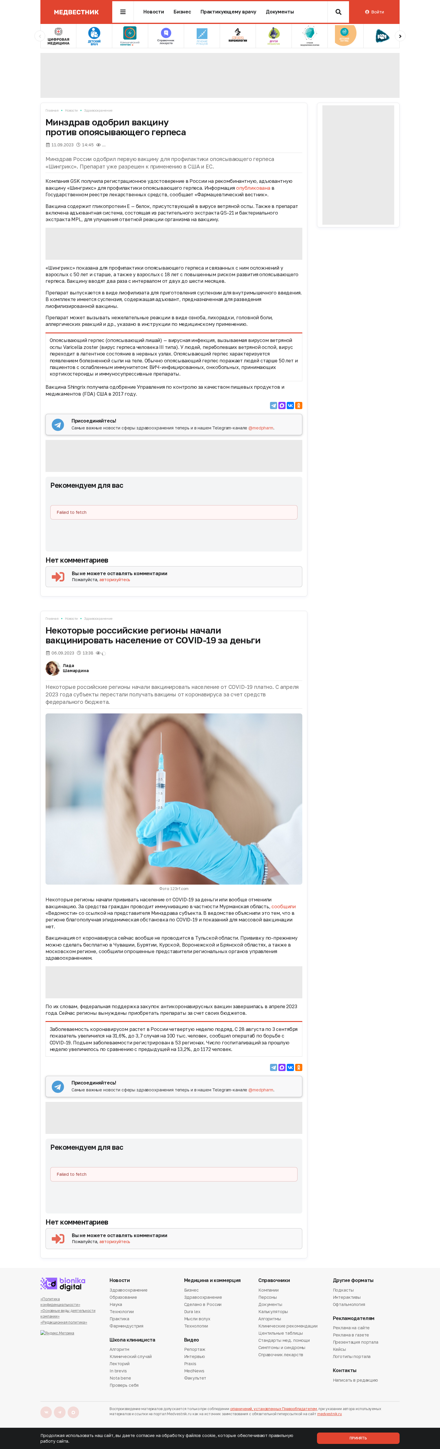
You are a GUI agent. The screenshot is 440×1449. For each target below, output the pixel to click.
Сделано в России (203, 1304)
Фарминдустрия (126, 1325)
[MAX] (282, 405)
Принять (358, 1438)
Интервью (194, 1356)
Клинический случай (130, 1356)
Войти (377, 11)
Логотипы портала (352, 1356)
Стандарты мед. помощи (284, 1340)
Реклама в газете (351, 1334)
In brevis (118, 1370)
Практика (119, 1318)
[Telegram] (273, 405)
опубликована (253, 188)
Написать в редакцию (355, 1380)
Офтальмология (349, 1304)
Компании (268, 1290)
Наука (116, 1304)
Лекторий (120, 1363)
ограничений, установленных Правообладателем (273, 1409)
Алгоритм (119, 1350)
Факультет (195, 1377)
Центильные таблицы (280, 1333)
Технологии (122, 1311)
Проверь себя (124, 1385)
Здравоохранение (98, 110)
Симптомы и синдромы (281, 1347)
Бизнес (182, 12)
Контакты (344, 1370)
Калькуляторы (273, 1311)
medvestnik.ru (329, 1414)
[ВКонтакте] (290, 405)
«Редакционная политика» (63, 1322)
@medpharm (260, 427)
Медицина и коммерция (212, 1280)
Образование (123, 1297)
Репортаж (194, 1350)
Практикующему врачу (228, 12)
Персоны (267, 1297)
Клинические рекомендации (288, 1325)
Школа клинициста (132, 1340)
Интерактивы (347, 1297)
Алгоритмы (269, 1318)
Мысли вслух (197, 1318)
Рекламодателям (354, 1318)
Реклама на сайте (351, 1328)
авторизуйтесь (114, 579)
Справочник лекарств (280, 1354)
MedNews (194, 1370)
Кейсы (339, 1349)
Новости (153, 12)
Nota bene (120, 1377)
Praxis (190, 1363)
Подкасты (343, 1290)
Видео (191, 1340)
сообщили (283, 906)
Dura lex (192, 1311)
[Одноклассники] (298, 405)
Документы (280, 12)
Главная (52, 110)
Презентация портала (355, 1342)
